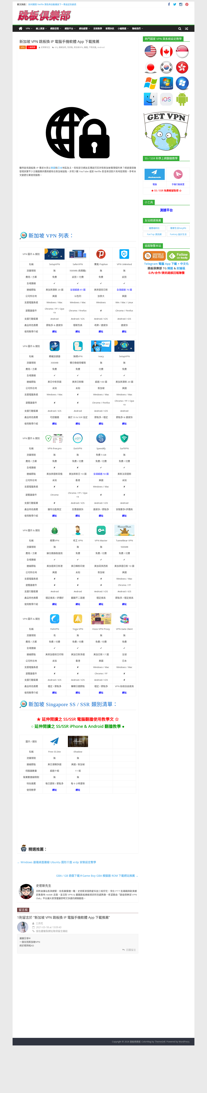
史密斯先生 (45, 47)
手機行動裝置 (178, 184)
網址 (101, 331)
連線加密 (62, 47)
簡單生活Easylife (178, 228)
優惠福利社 (154, 228)
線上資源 (40, 28)
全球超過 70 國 (124, 289)
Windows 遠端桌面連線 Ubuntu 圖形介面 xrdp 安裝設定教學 (56, 862)
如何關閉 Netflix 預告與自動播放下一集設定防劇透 (52, 4)
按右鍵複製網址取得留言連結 (52, 931)
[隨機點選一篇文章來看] (186, 28)
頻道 (170, 268)
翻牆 (86, 47)
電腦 (155, 184)
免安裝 (70, 47)
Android (101, 47)
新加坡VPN (78, 47)
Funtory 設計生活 (178, 234)
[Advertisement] (77, 74)
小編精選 (122, 28)
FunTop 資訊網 (154, 234)
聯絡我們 (136, 28)
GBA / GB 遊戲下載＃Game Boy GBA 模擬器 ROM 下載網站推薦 (97, 875)
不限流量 (92, 47)
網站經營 (83, 28)
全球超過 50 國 (101, 473)
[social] (169, 4)
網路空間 (54, 28)
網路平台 (69, 28)
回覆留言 (131, 950)
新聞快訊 (110, 28)
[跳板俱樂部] (44, 10)
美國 (53, 167)
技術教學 (97, 28)
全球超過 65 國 (77, 289)
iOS (56, 47)
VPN (28, 28)
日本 (60, 167)
